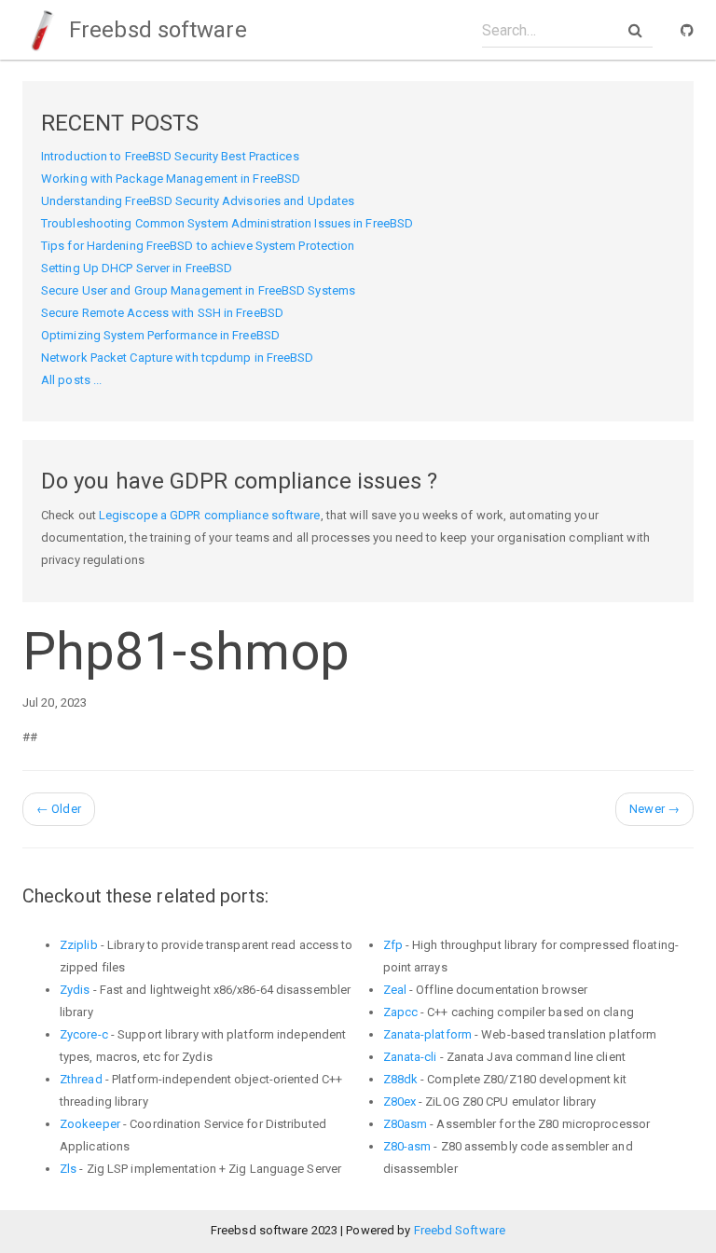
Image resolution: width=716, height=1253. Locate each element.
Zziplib (79, 945)
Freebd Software (460, 1230)
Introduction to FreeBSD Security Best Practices (170, 156)
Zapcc (401, 1012)
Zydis (75, 990)
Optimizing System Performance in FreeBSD (160, 335)
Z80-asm (407, 1146)
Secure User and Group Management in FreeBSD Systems (198, 290)
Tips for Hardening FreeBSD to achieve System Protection (198, 246)
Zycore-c (84, 1034)
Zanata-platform (428, 1034)
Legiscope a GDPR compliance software (210, 515)
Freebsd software (155, 30)
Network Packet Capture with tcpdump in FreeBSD (177, 358)
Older (58, 809)
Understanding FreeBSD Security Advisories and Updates (197, 201)
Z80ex (400, 1101)
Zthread (81, 1079)
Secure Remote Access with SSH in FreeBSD (162, 313)
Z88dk (401, 1079)
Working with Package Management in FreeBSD (170, 179)
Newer (654, 809)
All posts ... (71, 380)
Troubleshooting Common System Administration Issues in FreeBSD (227, 223)
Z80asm (405, 1124)
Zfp (393, 945)
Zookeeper (90, 1124)
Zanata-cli (410, 1057)
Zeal (394, 990)
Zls (68, 1169)
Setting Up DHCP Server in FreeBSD (136, 268)
